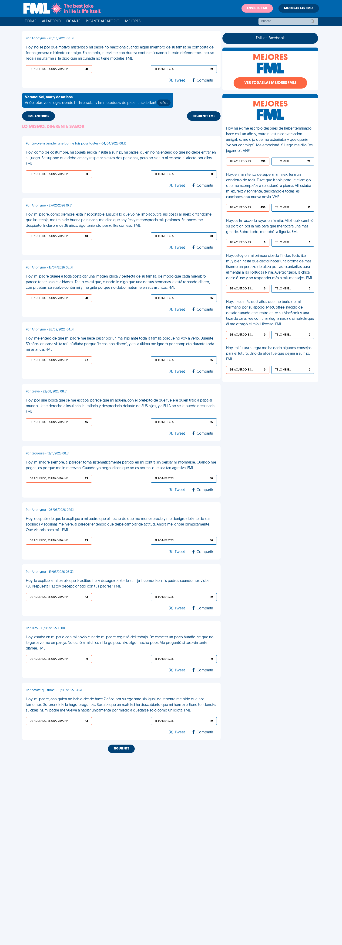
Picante (73, 21)
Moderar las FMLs (298, 8)
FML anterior (38, 116)
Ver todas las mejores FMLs (270, 83)
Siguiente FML (204, 116)
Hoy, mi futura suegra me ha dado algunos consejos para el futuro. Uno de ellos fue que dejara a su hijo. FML (269, 353)
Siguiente (121, 748)
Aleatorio (51, 21)
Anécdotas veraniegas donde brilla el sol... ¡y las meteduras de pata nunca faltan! (96, 100)
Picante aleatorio (103, 21)
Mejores (133, 21)
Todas (30, 21)
